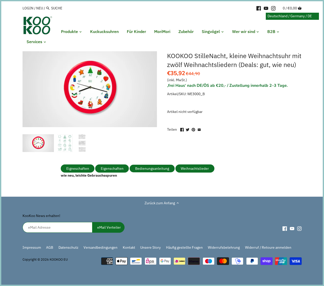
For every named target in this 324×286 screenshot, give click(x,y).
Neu (39, 8)
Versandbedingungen (100, 247)
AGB (49, 247)
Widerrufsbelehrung (224, 247)
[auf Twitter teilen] (187, 129)
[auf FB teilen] (182, 129)
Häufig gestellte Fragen (184, 247)
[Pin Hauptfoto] (193, 129)
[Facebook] (258, 8)
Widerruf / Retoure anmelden (268, 247)
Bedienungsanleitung (152, 168)
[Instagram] (273, 8)
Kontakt (129, 247)
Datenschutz (68, 247)
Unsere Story (150, 247)
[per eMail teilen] (199, 129)
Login (28, 8)
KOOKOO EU (59, 259)
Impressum (32, 247)
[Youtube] (266, 8)
